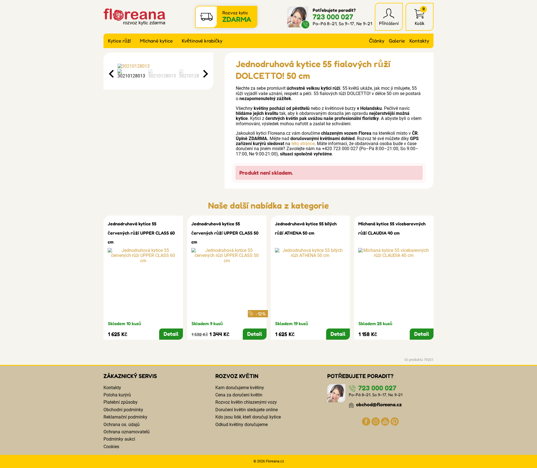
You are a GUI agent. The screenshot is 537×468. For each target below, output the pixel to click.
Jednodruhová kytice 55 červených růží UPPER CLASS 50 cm (224, 233)
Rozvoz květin (236, 376)
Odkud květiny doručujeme (241, 424)
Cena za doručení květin (238, 395)
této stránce (303, 143)
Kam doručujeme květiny (239, 387)
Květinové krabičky (202, 41)
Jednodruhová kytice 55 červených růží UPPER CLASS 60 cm (141, 233)
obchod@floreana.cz (378, 404)
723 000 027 (333, 16)
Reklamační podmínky (125, 417)
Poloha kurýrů (117, 395)
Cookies (111, 446)
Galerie (397, 41)
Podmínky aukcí (119, 439)
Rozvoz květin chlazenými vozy (246, 402)
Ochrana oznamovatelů (126, 431)
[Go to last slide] (111, 73)
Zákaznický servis (130, 376)
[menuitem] (131, 74)
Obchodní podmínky (123, 409)
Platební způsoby (120, 402)
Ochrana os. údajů (121, 424)
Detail (171, 333)
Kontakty (419, 41)
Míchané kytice (156, 41)
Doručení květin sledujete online (246, 409)
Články (376, 41)
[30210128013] (158, 66)
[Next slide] (205, 73)
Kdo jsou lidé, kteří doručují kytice (248, 417)
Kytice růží (119, 41)
